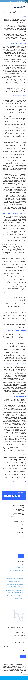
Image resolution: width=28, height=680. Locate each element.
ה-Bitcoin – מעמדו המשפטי (16, 581)
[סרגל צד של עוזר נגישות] (26, 1)
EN (6, 1)
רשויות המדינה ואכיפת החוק (17, 570)
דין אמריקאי (9, 485)
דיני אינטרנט (20, 567)
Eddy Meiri (23, 485)
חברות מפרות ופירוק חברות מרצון (15, 578)
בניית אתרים (12, 678)
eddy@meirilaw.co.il (12, 1)
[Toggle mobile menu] (3, 5)
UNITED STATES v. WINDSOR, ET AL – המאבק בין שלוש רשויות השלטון (14, 591)
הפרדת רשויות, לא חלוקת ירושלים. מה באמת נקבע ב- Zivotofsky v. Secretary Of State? (14, 586)
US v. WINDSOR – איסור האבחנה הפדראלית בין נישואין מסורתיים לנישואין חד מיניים (15, 597)
